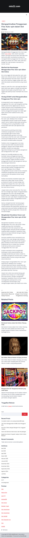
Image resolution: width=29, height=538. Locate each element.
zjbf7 (4, 32)
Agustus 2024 (4, 471)
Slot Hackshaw (5, 509)
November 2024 (5, 466)
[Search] (26, 15)
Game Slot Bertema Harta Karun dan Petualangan (13, 431)
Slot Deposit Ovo (6, 520)
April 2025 (3, 453)
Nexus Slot (4, 492)
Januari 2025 (4, 461)
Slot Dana (4, 503)
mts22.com (14, 6)
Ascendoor (9, 536)
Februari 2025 (4, 458)
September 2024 (5, 468)
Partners (5, 530)
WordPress (23, 536)
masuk (10, 406)
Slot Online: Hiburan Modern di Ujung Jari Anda (14, 357)
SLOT (3, 21)
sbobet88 (4, 499)
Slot (2, 489)
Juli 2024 (3, 474)
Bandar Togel (5, 506)
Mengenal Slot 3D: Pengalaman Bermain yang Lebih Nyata (13, 389)
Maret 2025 (4, 456)
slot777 (3, 496)
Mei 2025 (3, 451)
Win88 (3, 526)
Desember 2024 (5, 463)
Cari (2, 412)
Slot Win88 (4, 516)
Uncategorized (5, 482)
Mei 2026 (3, 448)
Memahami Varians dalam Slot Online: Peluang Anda (13, 323)
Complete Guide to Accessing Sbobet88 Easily (12, 421)
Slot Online (8, 54)
